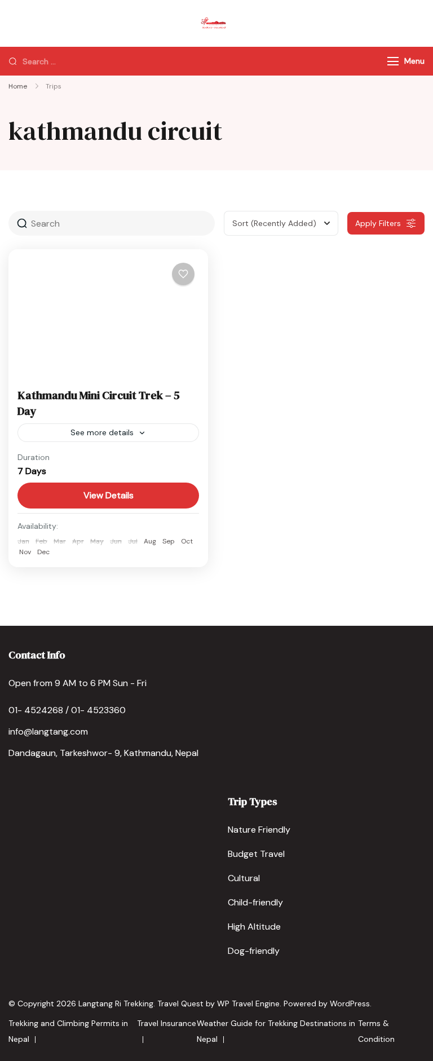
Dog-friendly (254, 951)
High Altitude (254, 926)
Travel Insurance (166, 1023)
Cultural (244, 878)
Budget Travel (256, 854)
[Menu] (393, 61)
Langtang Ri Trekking (115, 1003)
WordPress (350, 1003)
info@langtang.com (48, 731)
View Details (108, 495)
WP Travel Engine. (249, 1003)
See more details (102, 432)
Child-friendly (255, 902)
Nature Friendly (259, 829)
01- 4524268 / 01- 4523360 (67, 710)
